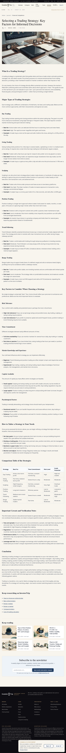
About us (36, 704)
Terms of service (54, 709)
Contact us (36, 712)
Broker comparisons (7, 707)
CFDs (19, 714)
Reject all (48, 746)
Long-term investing (23, 719)
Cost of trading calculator (11, 612)
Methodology (37, 709)
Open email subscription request (43, 670)
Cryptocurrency (22, 717)
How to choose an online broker (13, 598)
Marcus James (12, 27)
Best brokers (5, 709)
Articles (20, 704)
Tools (19, 709)
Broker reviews (8, 604)
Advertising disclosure (55, 704)
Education (20, 707)
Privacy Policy (53, 707)
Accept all (58, 746)
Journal (9, 15)
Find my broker (5, 712)
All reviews (4, 704)
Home (3, 15)
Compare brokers (9, 609)
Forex (19, 712)
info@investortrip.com (43, 673)
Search (61, 5)
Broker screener (8, 606)
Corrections (37, 714)
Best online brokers (9, 601)
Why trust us (37, 707)
